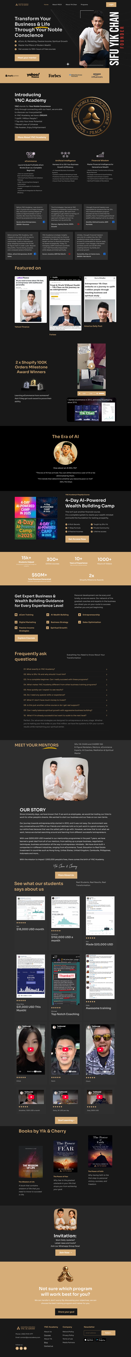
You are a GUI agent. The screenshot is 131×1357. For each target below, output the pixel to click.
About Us (48, 1332)
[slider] (101, 393)
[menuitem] (46, 4)
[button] (91, 368)
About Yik (48, 1339)
